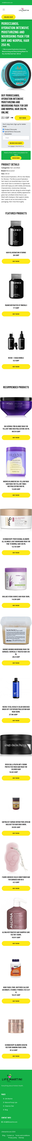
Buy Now (22, 118)
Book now (16, 158)
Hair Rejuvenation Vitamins (16, 252)
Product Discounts (11, 129)
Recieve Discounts (16, 143)
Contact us (10, 1135)
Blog (6, 1110)
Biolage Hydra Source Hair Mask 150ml (16, 596)
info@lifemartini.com (7, 2)
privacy (12, 146)
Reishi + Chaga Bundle (16, 358)
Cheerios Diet (9, 1106)
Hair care (13, 168)
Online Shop (8, 17)
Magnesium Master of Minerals (16, 305)
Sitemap (21, 1138)
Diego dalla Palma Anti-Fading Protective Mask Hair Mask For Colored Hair (16, 766)
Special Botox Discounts (13, 132)
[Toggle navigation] (3, 9)
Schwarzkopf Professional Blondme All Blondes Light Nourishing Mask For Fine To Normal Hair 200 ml (16, 541)
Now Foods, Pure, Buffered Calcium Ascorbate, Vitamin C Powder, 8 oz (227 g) (16, 989)
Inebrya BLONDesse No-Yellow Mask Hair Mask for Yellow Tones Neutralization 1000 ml (16, 483)
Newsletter (8, 134)
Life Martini (8, 1099)
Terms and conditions (22, 1135)
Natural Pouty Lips (11, 1102)
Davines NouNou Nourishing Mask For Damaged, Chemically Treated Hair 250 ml (16, 651)
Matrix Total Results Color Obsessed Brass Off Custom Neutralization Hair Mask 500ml (16, 709)
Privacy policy (12, 1138)
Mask (18, 168)
